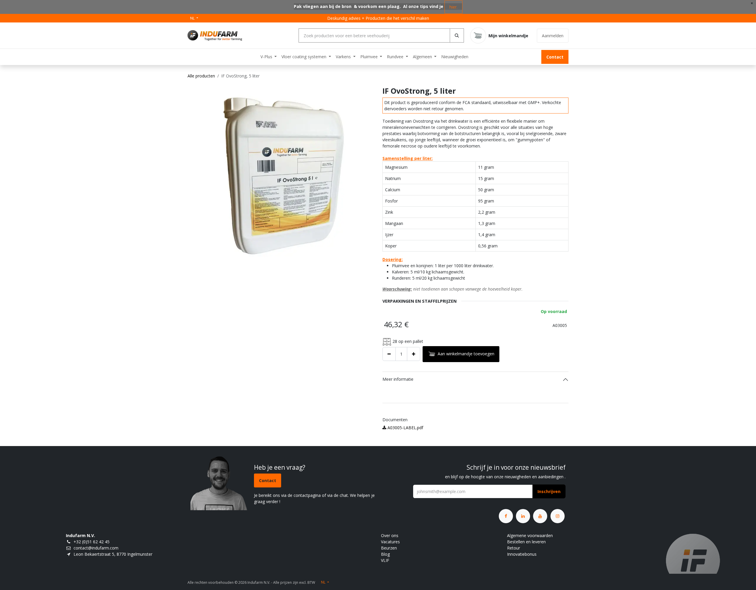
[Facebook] (506, 516)
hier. (453, 7)
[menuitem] (268, 56)
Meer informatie (397, 379)
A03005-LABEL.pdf (404, 427)
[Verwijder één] (389, 354)
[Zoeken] (457, 35)
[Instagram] (557, 516)
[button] (549, 491)
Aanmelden (552, 35)
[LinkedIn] (523, 516)
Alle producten (201, 76)
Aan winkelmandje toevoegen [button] (466, 353)
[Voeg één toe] (413, 354)
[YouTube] (540, 516)
